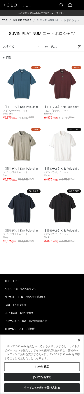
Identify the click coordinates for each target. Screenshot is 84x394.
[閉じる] (79, 340)
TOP (4, 20)
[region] (42, 364)
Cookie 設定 (42, 366)
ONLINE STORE (22, 20)
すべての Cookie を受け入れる (42, 387)
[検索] (63, 5)
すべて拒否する (42, 377)
